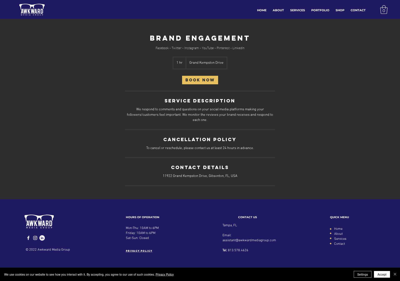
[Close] (395, 274)
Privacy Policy (165, 274)
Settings (362, 274)
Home (338, 229)
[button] (384, 9)
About (338, 234)
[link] (200, 80)
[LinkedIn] (42, 238)
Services (340, 239)
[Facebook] (28, 238)
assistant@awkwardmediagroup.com (249, 240)
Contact (339, 244)
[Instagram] (35, 238)
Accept (382, 274)
